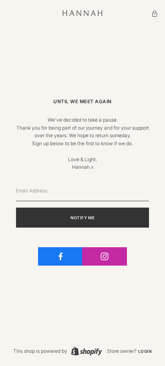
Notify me (82, 217)
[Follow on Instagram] (104, 256)
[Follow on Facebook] (60, 256)
